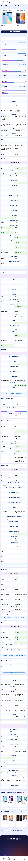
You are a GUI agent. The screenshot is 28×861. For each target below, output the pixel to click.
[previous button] (2, 801)
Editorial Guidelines (17, 845)
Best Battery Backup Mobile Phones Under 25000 (14, 655)
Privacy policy (9, 845)
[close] (13, 12)
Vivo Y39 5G (17, 25)
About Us (6, 843)
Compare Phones (8, 830)
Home (2, 830)
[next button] (25, 801)
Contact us (16, 843)
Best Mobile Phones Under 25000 (14, 393)
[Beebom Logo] (7, 2)
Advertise (22, 843)
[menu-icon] (1, 2)
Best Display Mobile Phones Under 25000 (14, 267)
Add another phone (14, 31)
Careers (11, 843)
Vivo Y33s (3, 25)
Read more (25, 7)
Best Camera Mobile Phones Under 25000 (14, 564)
